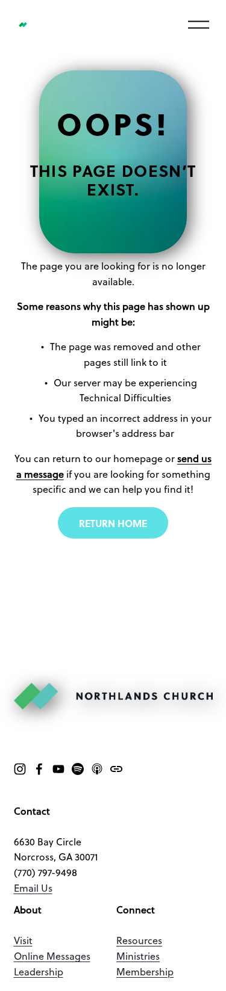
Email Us (33, 889)
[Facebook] (39, 769)
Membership (145, 973)
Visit (23, 941)
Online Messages (52, 957)
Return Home (113, 523)
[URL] (116, 769)
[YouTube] (58, 769)
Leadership (38, 973)
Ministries (138, 957)
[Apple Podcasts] (97, 769)
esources (142, 941)
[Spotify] (78, 769)
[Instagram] (20, 769)
